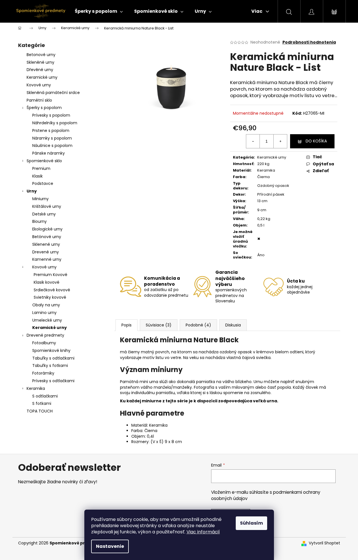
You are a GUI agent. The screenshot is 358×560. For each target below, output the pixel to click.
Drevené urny (45, 252)
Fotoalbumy (44, 343)
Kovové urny (39, 85)
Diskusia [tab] (233, 325)
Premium (41, 168)
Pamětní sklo (39, 100)
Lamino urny (44, 312)
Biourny (39, 221)
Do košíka (316, 141)
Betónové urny (46, 237)
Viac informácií (203, 532)
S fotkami (41, 403)
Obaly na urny (46, 305)
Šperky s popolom (44, 107)
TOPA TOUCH (40, 411)
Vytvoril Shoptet (324, 543)
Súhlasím (251, 523)
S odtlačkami (45, 396)
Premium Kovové (50, 274)
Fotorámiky (43, 373)
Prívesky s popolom (51, 115)
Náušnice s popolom (52, 145)
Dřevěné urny (40, 69)
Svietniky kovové (50, 297)
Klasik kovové (46, 282)
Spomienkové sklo (44, 161)
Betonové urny (41, 54)
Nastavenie (110, 546)
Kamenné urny (46, 259)
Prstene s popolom (50, 130)
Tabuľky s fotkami (50, 365)
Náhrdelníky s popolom (54, 123)
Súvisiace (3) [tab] (159, 325)
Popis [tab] (126, 325)
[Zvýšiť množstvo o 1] (280, 141)
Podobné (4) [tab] (198, 325)
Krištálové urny (46, 206)
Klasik (37, 176)
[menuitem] (98, 11)
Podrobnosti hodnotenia (309, 42)
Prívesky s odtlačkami (53, 381)
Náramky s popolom (52, 138)
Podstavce (42, 183)
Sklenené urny (46, 244)
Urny (32, 191)
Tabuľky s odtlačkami (53, 358)
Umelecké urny (47, 320)
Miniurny (40, 199)
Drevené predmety (45, 335)
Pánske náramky (48, 153)
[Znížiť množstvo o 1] (253, 141)
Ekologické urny (47, 229)
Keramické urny (42, 77)
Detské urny (44, 214)
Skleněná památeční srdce (53, 92)
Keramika (36, 388)
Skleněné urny (40, 62)
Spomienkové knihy (51, 350)
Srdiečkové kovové (52, 290)
